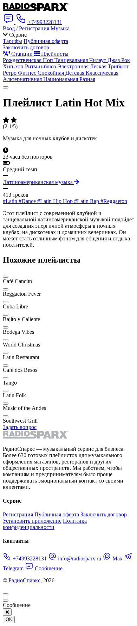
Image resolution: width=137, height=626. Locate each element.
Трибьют (118, 66)
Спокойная (51, 73)
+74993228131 (29, 558)
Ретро (10, 73)
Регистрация (18, 514)
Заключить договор (26, 47)
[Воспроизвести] (5, 87)
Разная (87, 79)
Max (117, 558)
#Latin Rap (87, 201)
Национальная (61, 79)
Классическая (102, 73)
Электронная (73, 66)
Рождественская (23, 60)
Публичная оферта (46, 41)
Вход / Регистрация (27, 28)
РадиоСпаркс (24, 580)
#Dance (28, 201)
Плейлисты (54, 54)
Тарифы (12, 41)
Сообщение (48, 568)
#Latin (11, 201)
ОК (9, 619)
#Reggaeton (113, 201)
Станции (22, 54)
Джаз (114, 60)
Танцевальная (71, 60)
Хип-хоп (14, 66)
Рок (125, 60)
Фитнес (28, 73)
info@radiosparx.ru (80, 558)
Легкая (99, 66)
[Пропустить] (5, 601)
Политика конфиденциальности (45, 524)
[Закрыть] (7, 612)
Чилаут (98, 60)
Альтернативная (23, 79)
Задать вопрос (20, 427)
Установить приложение (32, 521)
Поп (48, 60)
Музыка (60, 28)
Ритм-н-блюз (41, 66)
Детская (75, 73)
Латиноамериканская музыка (38, 182)
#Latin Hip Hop (55, 201)
